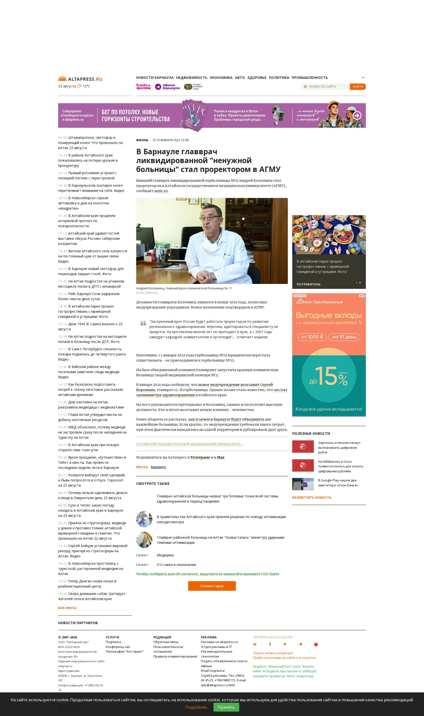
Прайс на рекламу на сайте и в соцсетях (284, 657)
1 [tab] (357, 283)
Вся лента (67, 608)
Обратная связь (166, 642)
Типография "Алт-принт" (125, 651)
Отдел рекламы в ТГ (216, 647)
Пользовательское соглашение (168, 649)
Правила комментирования (175, 656)
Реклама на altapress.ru (219, 642)
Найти (358, 86)
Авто (240, 77)
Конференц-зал (118, 647)
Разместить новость (311, 497)
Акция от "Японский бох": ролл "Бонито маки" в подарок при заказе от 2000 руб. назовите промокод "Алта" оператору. (285, 671)
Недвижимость (191, 77)
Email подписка (213, 670)
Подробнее (196, 707)
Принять (226, 707)
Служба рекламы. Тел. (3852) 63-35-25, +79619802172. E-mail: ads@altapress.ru (223, 680)
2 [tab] (360, 283)
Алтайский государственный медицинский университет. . (189, 444)
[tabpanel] (329, 254)
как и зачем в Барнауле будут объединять (226, 419)
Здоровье (256, 77)
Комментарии (212, 586)
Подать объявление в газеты (224, 661)
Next (361, 234)
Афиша (206, 666)
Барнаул (158, 467)
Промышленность (310, 77)
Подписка (113, 642)
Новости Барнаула (155, 77)
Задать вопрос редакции (273, 653)
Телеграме (200, 457)
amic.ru (161, 191)
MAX (231, 685)
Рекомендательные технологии (216, 654)
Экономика (221, 77)
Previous (296, 234)
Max (220, 457)
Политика (279, 77)
